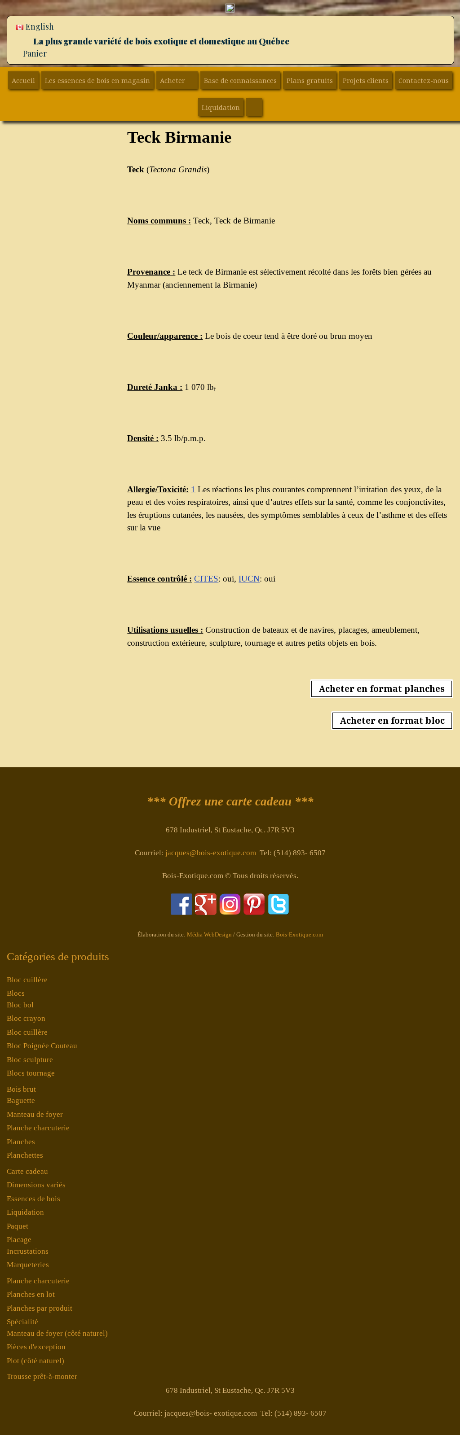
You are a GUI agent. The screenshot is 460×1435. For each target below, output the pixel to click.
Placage (19, 1239)
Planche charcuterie (38, 1128)
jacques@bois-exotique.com (210, 853)
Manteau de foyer (35, 1114)
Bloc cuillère (27, 980)
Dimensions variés (36, 1185)
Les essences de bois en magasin (97, 80)
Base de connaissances (240, 80)
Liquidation (221, 107)
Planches (21, 1142)
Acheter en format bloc (392, 720)
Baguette (21, 1100)
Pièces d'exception (36, 1347)
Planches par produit (39, 1308)
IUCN (249, 578)
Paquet (17, 1226)
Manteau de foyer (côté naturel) (57, 1333)
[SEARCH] (254, 107)
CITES (206, 578)
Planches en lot (31, 1294)
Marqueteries (28, 1264)
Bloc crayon (26, 1018)
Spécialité (22, 1321)
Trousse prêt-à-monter (42, 1376)
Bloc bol (20, 1005)
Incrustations (28, 1251)
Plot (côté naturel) (35, 1360)
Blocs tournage (31, 1073)
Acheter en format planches (381, 689)
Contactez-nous (423, 80)
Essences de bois (33, 1198)
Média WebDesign (209, 934)
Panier (35, 53)
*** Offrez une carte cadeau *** (230, 801)
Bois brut (21, 1089)
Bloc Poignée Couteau (42, 1045)
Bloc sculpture (30, 1059)
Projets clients (366, 80)
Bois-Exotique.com (299, 934)
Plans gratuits (310, 80)
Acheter (172, 80)
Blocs (16, 993)
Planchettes (25, 1155)
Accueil (23, 80)
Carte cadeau (27, 1171)
